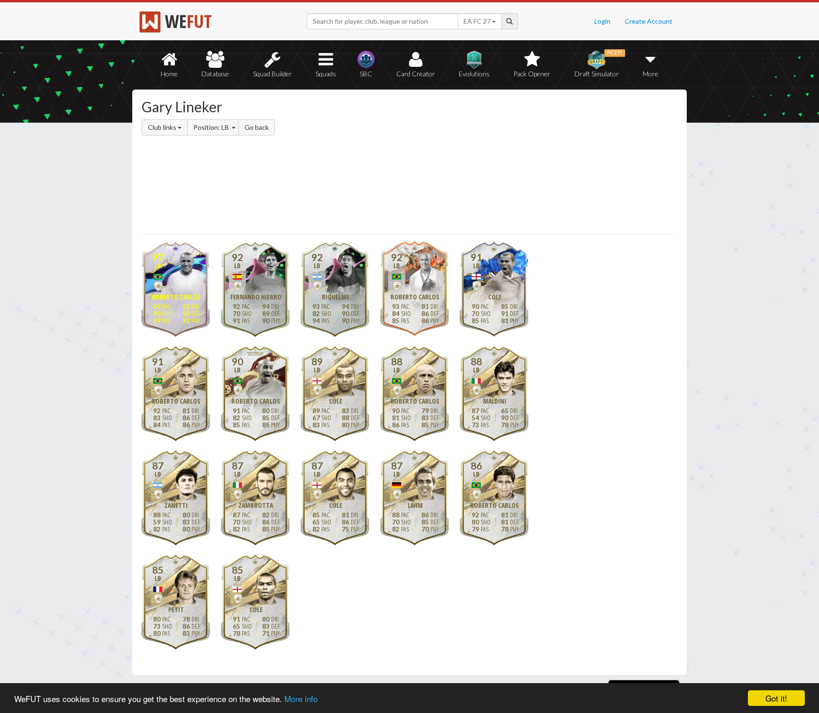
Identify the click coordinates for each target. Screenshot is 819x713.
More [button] (650, 74)
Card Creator (415, 74)
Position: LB (211, 127)
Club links (163, 127)
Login (602, 21)
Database (215, 74)
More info (301, 698)
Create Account (649, 21)
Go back (257, 127)
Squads (326, 74)
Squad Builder (272, 74)
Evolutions (474, 74)
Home (169, 74)
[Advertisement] (501, 163)
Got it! (776, 698)
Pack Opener (531, 74)
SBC (366, 74)
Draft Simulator (598, 64)
